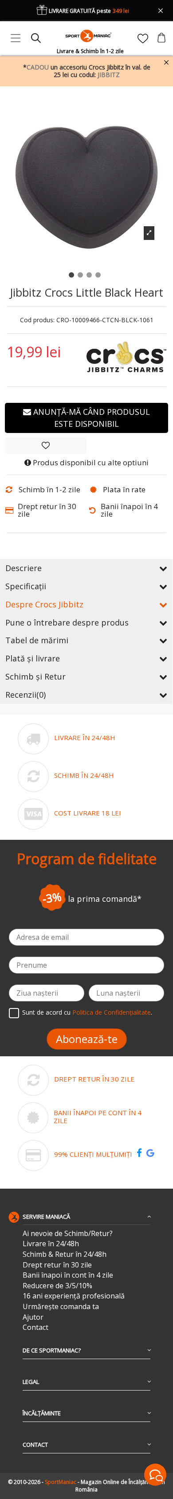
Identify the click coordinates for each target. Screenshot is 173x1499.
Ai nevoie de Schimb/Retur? (68, 1233)
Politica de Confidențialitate (111, 1012)
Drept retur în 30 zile (57, 1265)
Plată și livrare (32, 658)
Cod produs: (37, 320)
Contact (35, 1327)
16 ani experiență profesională (74, 1296)
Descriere (23, 568)
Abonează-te (87, 1039)
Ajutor (33, 1317)
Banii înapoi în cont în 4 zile (68, 1275)
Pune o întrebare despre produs (67, 622)
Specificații (25, 586)
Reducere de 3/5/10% (57, 1286)
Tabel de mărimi (36, 640)
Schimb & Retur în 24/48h (64, 1254)
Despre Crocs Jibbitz (44, 604)
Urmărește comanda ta (61, 1306)
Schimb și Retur (35, 676)
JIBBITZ (109, 74)
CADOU (38, 67)
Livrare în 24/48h (51, 1244)
